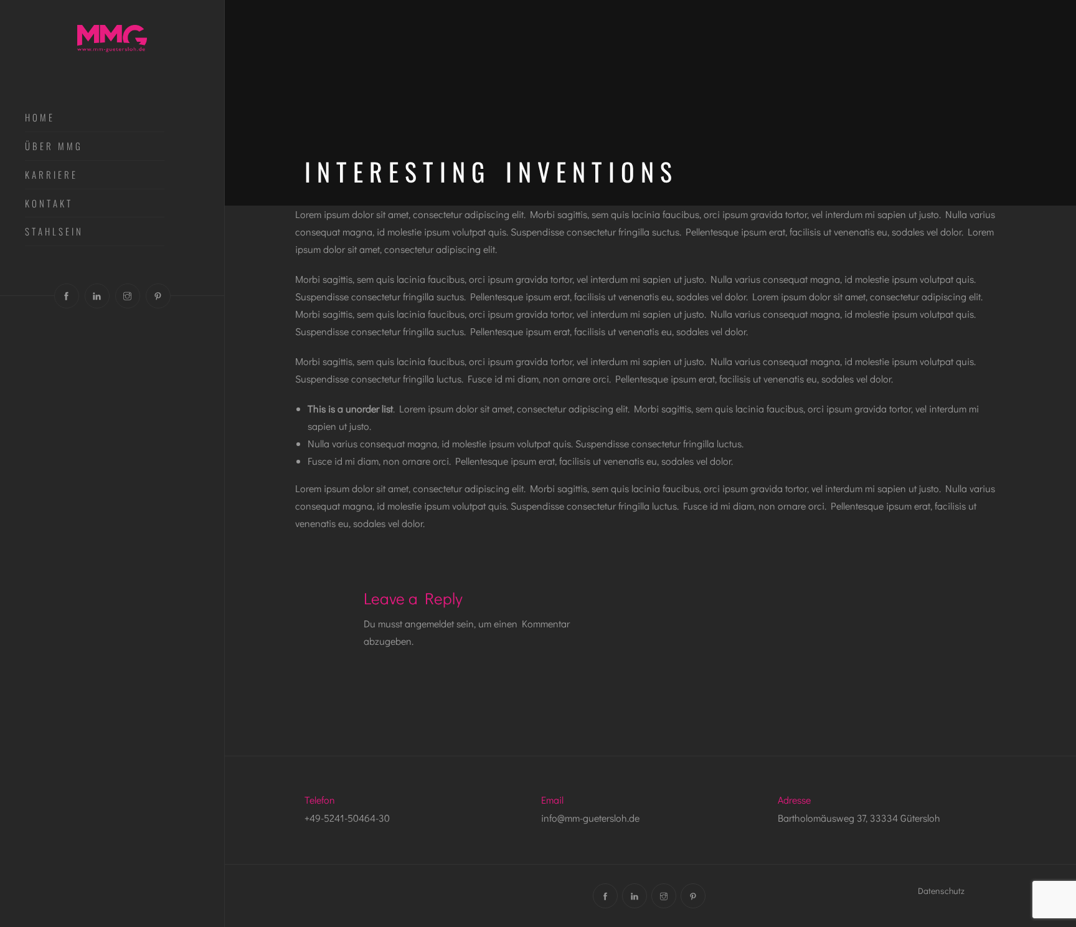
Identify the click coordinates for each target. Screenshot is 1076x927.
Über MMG (54, 146)
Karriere (51, 175)
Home (40, 118)
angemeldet (429, 623)
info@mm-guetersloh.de (590, 817)
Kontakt (49, 203)
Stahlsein (54, 232)
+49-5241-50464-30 (347, 817)
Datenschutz (941, 890)
